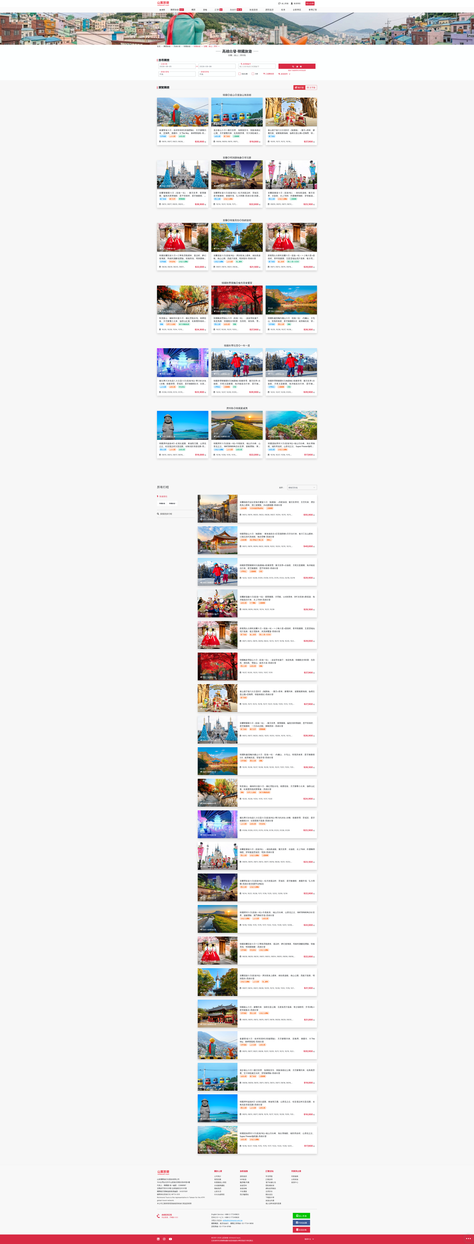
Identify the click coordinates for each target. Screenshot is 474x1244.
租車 (283, 9)
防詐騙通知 (244, 1194)
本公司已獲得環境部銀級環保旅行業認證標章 (174, 1203)
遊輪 (205, 9)
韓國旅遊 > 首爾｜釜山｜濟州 (206, 46)
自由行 (235, 9)
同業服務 (294, 1176)
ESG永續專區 (219, 1194)
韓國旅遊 (162, 503)
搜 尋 (298, 66)
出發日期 (164, 64)
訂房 (218, 9)
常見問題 (269, 1176)
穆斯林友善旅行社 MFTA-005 (168, 1194)
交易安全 (269, 1191)
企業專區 (297, 9)
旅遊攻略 (243, 1188)
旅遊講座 (253, 9)
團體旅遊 (177, 9)
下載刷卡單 (270, 1197)
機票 (193, 9)
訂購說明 (269, 1179)
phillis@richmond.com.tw (232, 1220)
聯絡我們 (217, 1188)
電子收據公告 (271, 1182)
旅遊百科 (243, 1185)
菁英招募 (217, 1179)
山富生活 (217, 1191)
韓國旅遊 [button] (187, 46)
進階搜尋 (284, 74)
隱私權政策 (270, 1185)
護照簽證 (269, 9)
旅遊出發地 (165, 72)
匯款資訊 (269, 1194)
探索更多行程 (166, 514)
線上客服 (302, 1216)
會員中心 (294, 1182)
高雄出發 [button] (177, 46)
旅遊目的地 (205, 72)
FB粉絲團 (302, 1223)
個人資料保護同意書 (273, 1203)
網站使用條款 (271, 1188)
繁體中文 (308, 1239)
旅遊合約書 (270, 1200)
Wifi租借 (243, 1179)
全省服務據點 (219, 1185)
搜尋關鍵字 (246, 64)
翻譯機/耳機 (244, 1182)
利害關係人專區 (220, 1182)
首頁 (158, 46)
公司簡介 (217, 1176)
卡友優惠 (243, 1191)
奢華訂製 (313, 9)
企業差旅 (294, 1179)
